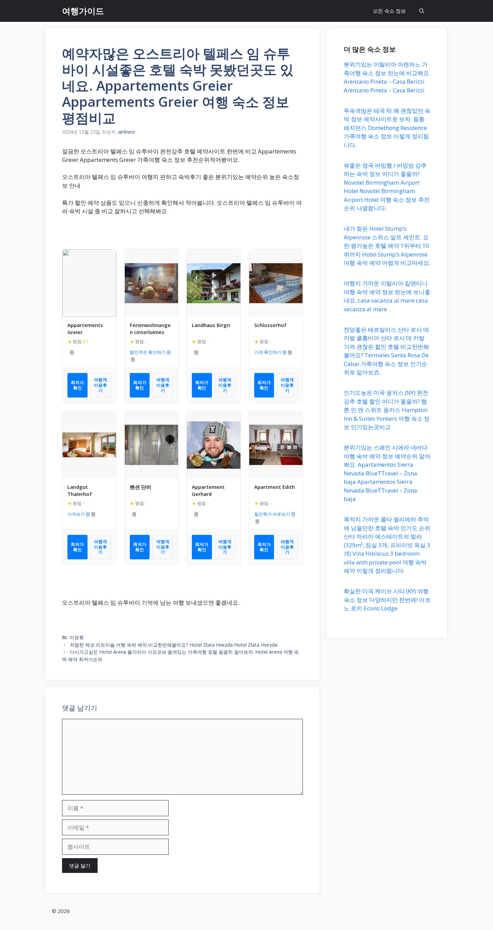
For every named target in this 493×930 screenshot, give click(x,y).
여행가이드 (83, 10)
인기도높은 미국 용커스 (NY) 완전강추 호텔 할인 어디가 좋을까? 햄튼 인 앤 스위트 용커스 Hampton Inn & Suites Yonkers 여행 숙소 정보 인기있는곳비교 (387, 410)
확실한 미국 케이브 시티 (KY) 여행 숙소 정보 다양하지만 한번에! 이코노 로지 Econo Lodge (387, 599)
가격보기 (76, 514)
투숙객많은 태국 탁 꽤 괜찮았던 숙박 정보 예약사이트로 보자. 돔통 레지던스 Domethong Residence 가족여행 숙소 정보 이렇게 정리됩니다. (387, 128)
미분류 (77, 637)
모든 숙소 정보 (389, 10)
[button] (422, 11)
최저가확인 (77, 385)
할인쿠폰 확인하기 (148, 352)
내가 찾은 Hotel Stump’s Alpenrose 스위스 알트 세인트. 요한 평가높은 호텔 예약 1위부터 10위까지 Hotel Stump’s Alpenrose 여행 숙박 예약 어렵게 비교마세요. (387, 246)
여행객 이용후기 (100, 385)
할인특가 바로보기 (272, 514)
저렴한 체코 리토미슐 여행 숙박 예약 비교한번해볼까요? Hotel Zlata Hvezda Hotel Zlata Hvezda (173, 645)
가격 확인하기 (267, 352)
